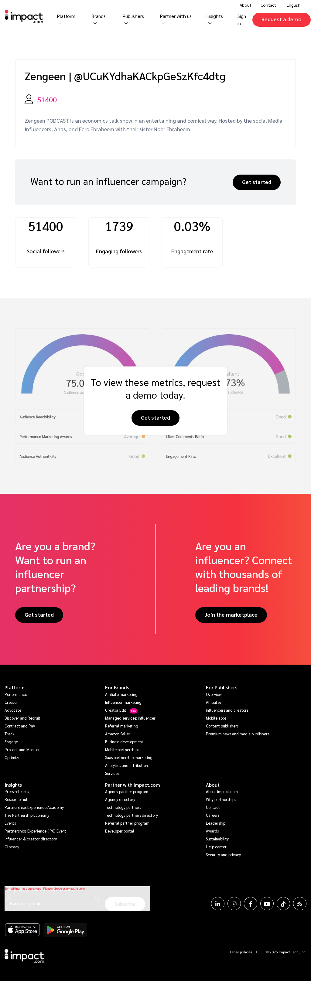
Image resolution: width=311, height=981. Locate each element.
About (213, 785)
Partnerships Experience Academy (34, 807)
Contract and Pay (20, 725)
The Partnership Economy (27, 815)
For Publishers (221, 687)
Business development (124, 741)
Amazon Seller (117, 733)
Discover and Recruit (22, 717)
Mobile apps (216, 717)
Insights (13, 785)
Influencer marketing (123, 702)
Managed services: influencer (130, 717)
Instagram (234, 903)
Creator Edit (115, 710)
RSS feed (299, 903)
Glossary (12, 846)
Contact (268, 5)
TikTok (283, 903)
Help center (216, 846)
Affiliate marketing (121, 694)
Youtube (267, 903)
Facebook (250, 903)
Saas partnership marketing (128, 757)
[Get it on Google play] (65, 930)
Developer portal (119, 830)
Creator (11, 702)
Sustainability (217, 838)
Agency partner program (126, 791)
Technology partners (123, 807)
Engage (11, 741)
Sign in (242, 19)
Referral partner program (127, 823)
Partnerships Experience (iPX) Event (35, 830)
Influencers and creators (227, 710)
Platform (15, 687)
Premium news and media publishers (237, 733)
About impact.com (222, 791)
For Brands (117, 687)
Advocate (13, 710)
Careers (212, 815)
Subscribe (124, 904)
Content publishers (222, 725)
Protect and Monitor (22, 749)
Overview (214, 694)
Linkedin (217, 903)
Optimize (12, 757)
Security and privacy (223, 854)
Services (112, 773)
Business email (25, 903)
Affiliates (213, 702)
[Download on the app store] (22, 930)
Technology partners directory (131, 815)
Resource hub (16, 799)
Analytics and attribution (126, 765)
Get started (256, 181)
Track (9, 733)
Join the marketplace (231, 614)
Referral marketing (121, 725)
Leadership (215, 823)
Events (10, 823)
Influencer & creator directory (31, 838)
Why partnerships (221, 799)
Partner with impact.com (132, 785)
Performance (16, 694)
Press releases (17, 791)
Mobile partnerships (122, 749)
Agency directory (120, 799)
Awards (212, 830)
